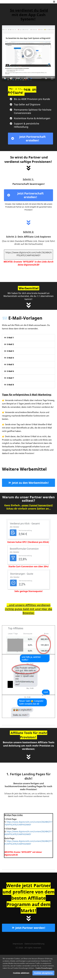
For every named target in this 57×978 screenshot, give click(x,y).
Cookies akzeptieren (43, 973)
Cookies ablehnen (21, 973)
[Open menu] (54, 2)
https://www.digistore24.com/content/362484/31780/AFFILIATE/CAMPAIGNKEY (28, 832)
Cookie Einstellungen (44, 968)
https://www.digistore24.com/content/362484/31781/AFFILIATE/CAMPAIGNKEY (28, 842)
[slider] (36, 78)
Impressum (18, 943)
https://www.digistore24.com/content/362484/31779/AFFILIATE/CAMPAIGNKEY (28, 823)
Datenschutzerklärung (34, 943)
